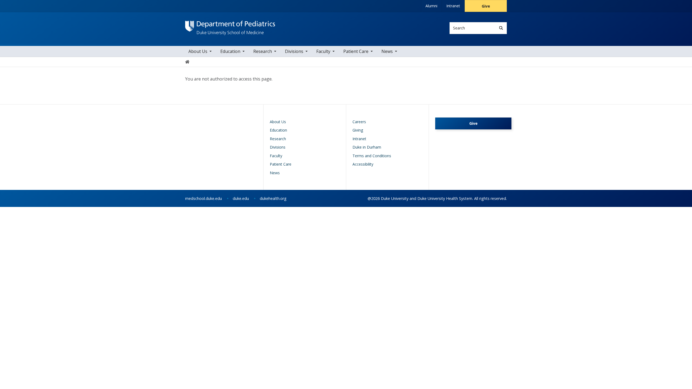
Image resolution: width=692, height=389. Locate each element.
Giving (357, 130)
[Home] (230, 26)
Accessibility (362, 164)
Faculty (323, 51)
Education (230, 51)
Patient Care (355, 51)
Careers (359, 121)
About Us (197, 51)
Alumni (431, 5)
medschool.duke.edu (203, 198)
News (387, 51)
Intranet (453, 5)
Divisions (294, 51)
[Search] (501, 28)
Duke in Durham (366, 147)
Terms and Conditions (371, 155)
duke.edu (241, 198)
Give (486, 6)
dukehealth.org (273, 198)
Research (262, 51)
